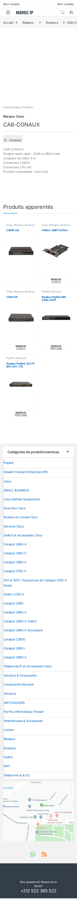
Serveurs (10, 693)
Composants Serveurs (19, 684)
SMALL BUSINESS (16, 490)
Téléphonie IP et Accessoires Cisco (27, 666)
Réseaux (28, 22)
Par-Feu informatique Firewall (23, 711)
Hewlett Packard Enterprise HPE (26, 472)
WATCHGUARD (14, 702)
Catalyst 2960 (13, 603)
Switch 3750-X (14, 594)
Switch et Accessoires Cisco (23, 535)
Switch (8, 757)
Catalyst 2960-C (15, 612)
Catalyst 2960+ (14, 648)
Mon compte (11, 4)
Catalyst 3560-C (15, 553)
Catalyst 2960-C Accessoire (23, 630)
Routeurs (52, 22)
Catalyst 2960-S (15, 657)
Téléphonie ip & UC (17, 775)
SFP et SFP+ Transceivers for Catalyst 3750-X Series (35, 582)
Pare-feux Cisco (15, 508)
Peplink (46, 291)
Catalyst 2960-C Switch (20, 621)
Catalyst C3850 (14, 639)
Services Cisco (14, 526)
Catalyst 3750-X (15, 571)
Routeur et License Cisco (21, 517)
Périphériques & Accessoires (23, 721)
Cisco (6, 107)
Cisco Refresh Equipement (22, 499)
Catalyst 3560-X (15, 562)
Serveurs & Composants (20, 675)
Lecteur (9, 730)
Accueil (8, 22)
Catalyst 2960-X (15, 544)
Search (62, 12)
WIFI (7, 766)
